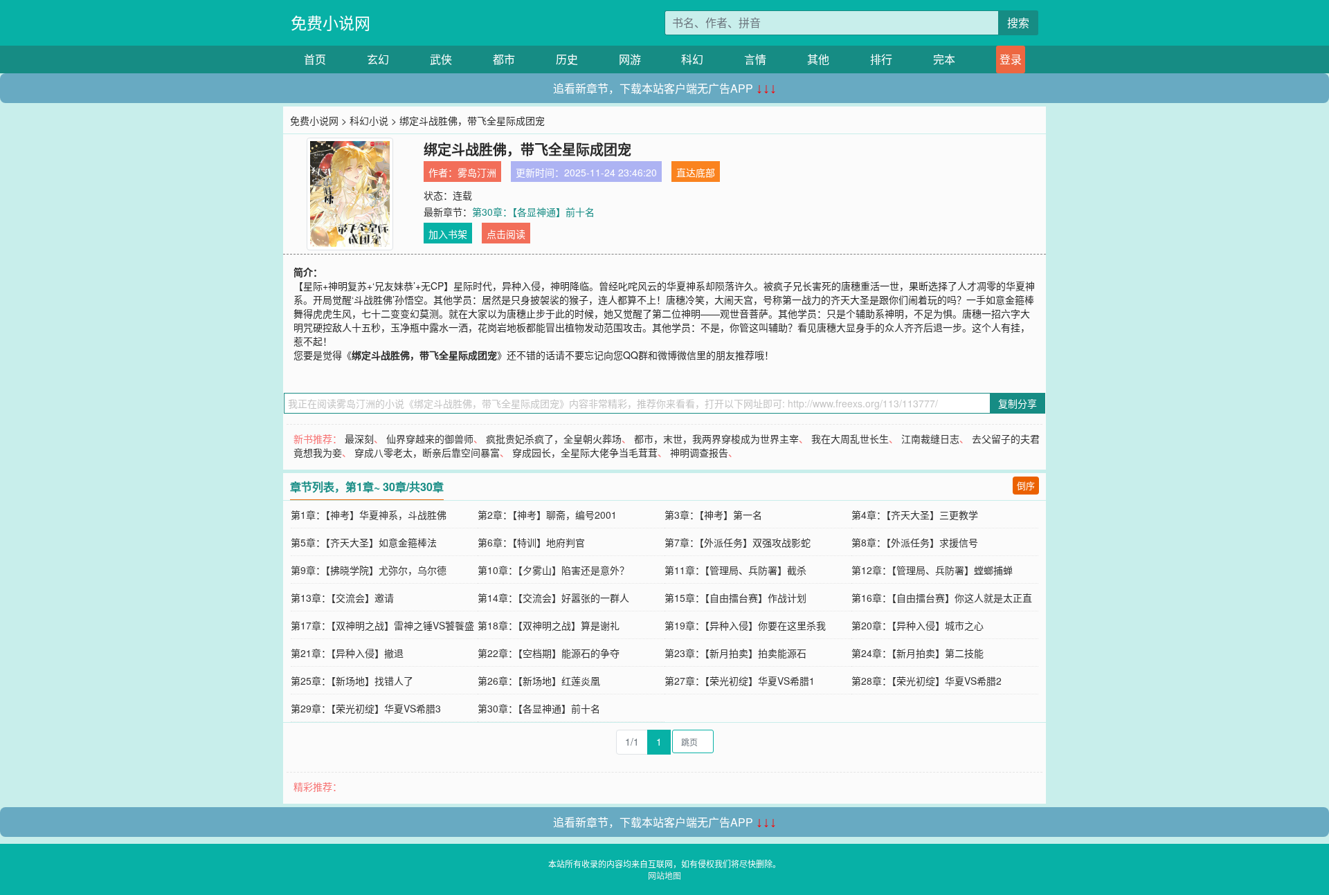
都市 (504, 59)
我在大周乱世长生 (850, 438)
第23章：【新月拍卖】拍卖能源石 (735, 653)
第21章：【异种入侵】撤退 (347, 653)
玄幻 (378, 59)
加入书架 (447, 234)
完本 (944, 59)
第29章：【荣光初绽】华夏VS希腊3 (366, 708)
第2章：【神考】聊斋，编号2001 (547, 515)
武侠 (441, 59)
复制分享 (1017, 403)
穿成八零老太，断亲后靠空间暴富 (427, 452)
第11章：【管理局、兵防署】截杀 (735, 570)
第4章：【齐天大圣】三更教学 (914, 515)
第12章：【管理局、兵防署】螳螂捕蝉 (932, 570)
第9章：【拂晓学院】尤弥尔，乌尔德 (368, 570)
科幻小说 (369, 120)
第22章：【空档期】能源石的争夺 (549, 653)
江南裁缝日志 (930, 438)
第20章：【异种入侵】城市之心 (917, 625)
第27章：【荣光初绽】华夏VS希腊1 (739, 681)
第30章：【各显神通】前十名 (533, 212)
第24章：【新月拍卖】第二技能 (917, 653)
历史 (567, 59)
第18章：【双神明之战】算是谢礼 (549, 625)
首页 (315, 59)
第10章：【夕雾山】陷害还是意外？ (553, 570)
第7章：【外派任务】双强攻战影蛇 (737, 542)
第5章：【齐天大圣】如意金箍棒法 (364, 542)
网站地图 (664, 875)
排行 (881, 59)
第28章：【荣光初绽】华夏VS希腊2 (926, 681)
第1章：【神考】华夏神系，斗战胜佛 (368, 515)
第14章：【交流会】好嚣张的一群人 (553, 598)
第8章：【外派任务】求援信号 (914, 542)
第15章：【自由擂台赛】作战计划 (735, 598)
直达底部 (695, 172)
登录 (1011, 59)
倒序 (1026, 485)
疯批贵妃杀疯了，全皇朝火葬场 (554, 438)
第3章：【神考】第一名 (713, 515)
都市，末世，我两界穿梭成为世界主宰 (716, 438)
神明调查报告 (699, 452)
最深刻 (359, 438)
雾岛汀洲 (477, 172)
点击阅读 (506, 234)
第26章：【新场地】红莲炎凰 (539, 681)
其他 (818, 59)
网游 (630, 59)
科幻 (692, 59)
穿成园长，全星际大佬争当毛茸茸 (585, 452)
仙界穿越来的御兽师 (429, 438)
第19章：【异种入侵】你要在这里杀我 (745, 625)
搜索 (1018, 22)
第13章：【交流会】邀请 (342, 598)
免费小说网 (330, 22)
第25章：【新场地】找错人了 (352, 681)
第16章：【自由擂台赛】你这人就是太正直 (941, 598)
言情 (755, 59)
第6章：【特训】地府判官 (531, 542)
